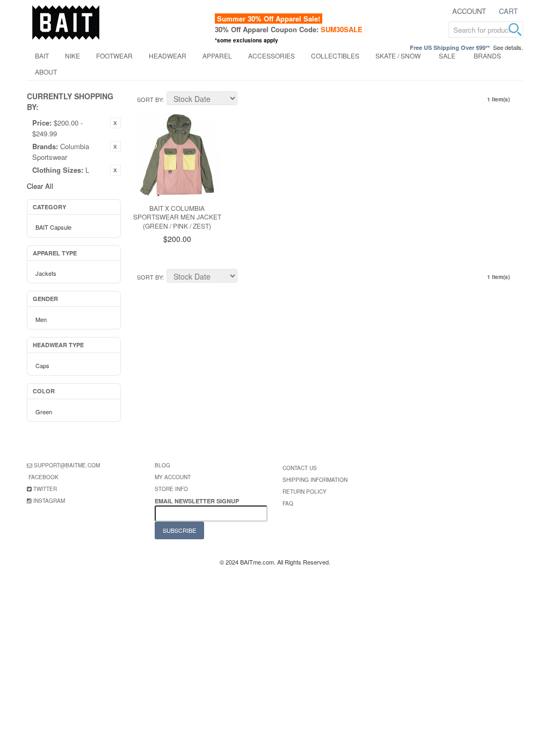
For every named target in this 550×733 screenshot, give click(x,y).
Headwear (167, 55)
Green (43, 411)
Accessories (271, 55)
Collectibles (335, 55)
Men (41, 319)
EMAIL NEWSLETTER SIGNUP (198, 501)
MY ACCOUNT (173, 477)
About (46, 71)
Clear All (40, 186)
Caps (42, 365)
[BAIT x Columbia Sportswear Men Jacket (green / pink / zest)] (177, 155)
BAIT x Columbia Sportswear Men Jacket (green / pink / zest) (177, 217)
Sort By (149, 99)
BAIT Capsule (53, 227)
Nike (72, 55)
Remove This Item (115, 123)
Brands (487, 55)
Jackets (45, 273)
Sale (447, 55)
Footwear (114, 55)
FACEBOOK (43, 477)
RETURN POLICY (305, 491)
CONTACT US (300, 468)
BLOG (162, 465)
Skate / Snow (398, 55)
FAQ (288, 503)
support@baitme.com (67, 465)
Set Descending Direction (247, 100)
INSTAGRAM (49, 500)
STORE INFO (171, 489)
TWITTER (45, 489)
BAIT (42, 55)
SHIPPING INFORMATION (315, 479)
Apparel (217, 55)
